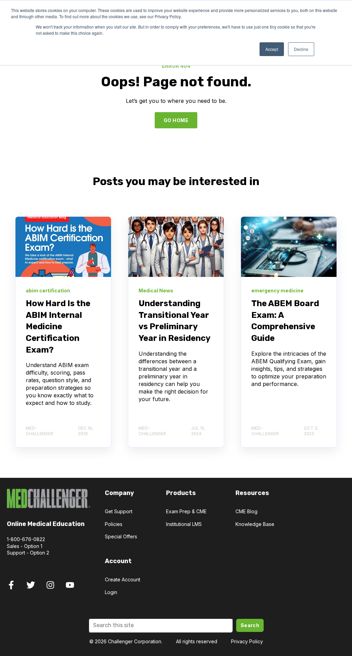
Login (111, 592)
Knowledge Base (254, 524)
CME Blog (246, 511)
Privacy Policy (247, 641)
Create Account (122, 579)
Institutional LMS (184, 524)
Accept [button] (271, 49)
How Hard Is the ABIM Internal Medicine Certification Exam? (58, 326)
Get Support (118, 511)
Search (250, 625)
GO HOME (176, 120)
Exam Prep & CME (186, 511)
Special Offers (121, 536)
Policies (113, 524)
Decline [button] (301, 49)
